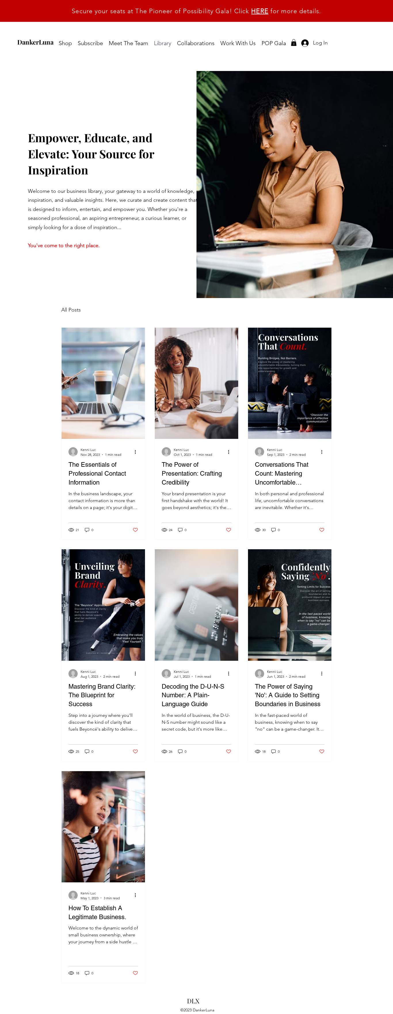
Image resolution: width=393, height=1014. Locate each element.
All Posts (71, 310)
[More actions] (137, 451)
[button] (294, 42)
